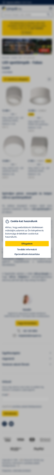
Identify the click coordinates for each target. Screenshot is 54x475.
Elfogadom (27, 243)
